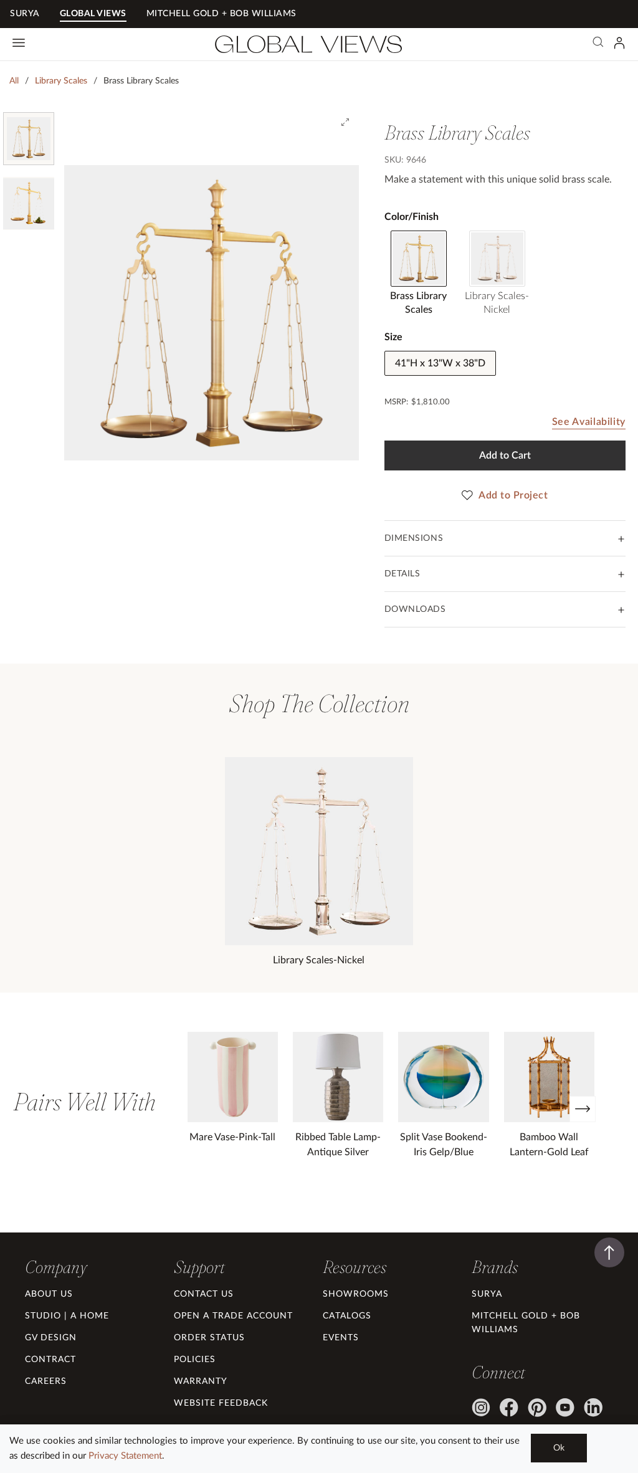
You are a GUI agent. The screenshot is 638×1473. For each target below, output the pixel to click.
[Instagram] (481, 1407)
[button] (56, 1267)
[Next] (582, 1109)
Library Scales (61, 81)
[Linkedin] (593, 1407)
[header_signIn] (619, 43)
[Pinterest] (537, 1407)
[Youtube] (565, 1407)
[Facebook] (509, 1407)
